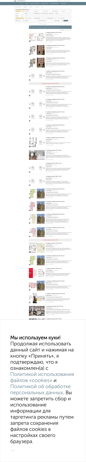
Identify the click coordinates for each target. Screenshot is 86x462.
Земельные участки (44, 3)
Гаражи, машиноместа (54, 3)
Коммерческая (63, 3)
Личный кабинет (67, 0)
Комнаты (27, 3)
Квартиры (21, 3)
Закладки (60, 0)
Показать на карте (43, 24)
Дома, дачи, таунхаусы (35, 3)
